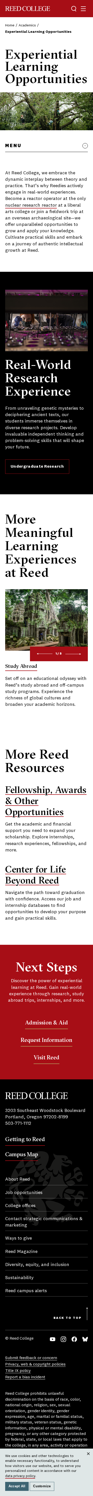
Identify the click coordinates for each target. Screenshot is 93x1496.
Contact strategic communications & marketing (43, 1222)
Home (9, 25)
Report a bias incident (25, 1377)
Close (88, 1458)
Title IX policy (18, 1371)
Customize (42, 1486)
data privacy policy (20, 1476)
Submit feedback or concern (31, 1358)
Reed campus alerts (26, 1291)
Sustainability (19, 1278)
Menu (13, 146)
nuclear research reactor (31, 205)
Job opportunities (23, 1192)
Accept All (17, 1486)
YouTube (52, 1339)
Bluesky (85, 1339)
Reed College (27, 8)
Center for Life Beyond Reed (35, 875)
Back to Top (67, 1318)
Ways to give (18, 1238)
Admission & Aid (46, 1022)
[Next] (73, 654)
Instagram (63, 1339)
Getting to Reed (25, 1139)
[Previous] (44, 654)
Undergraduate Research (37, 467)
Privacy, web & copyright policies (35, 1364)
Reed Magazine (21, 1251)
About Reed (17, 1179)
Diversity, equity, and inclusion (37, 1264)
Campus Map (21, 1154)
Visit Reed (46, 1057)
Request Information (46, 1039)
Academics (27, 25)
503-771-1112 (18, 1123)
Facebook (74, 1339)
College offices (20, 1205)
